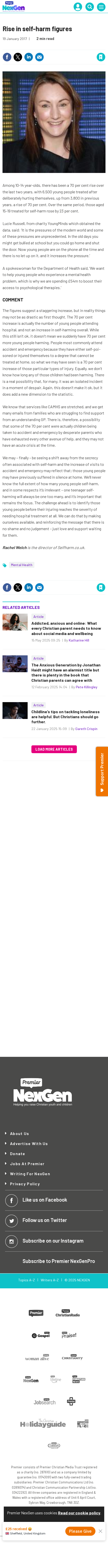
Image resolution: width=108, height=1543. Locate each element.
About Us (19, 1133)
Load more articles (54, 749)
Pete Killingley (86, 687)
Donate (17, 1153)
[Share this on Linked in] (28, 57)
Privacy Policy (25, 1184)
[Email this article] (39, 57)
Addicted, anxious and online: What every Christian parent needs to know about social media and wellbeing (66, 628)
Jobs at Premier (27, 1163)
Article (38, 616)
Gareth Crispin (86, 729)
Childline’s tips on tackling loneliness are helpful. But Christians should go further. (65, 716)
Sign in (41, 46)
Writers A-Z (50, 1280)
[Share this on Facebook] (7, 57)
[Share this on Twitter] (17, 57)
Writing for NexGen (30, 1173)
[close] (104, 46)
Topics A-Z (26, 1280)
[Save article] (100, 57)
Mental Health (21, 565)
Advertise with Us (29, 1143)
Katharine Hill (79, 640)
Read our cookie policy (79, 1512)
